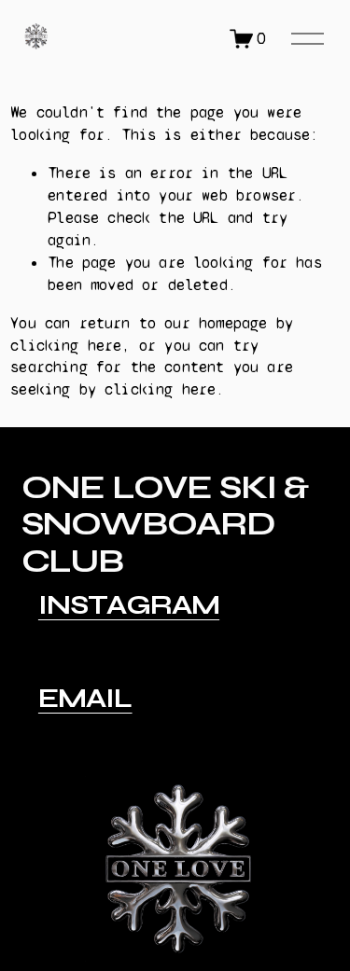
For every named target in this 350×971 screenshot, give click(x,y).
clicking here (65, 345)
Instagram (128, 605)
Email (85, 698)
